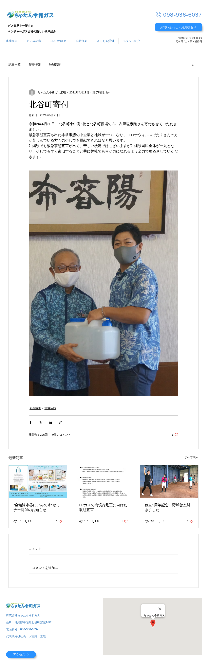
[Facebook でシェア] (31, 422)
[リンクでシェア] (60, 422)
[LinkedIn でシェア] (50, 422)
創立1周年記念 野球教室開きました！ (167, 507)
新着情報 (35, 64)
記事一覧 (14, 64)
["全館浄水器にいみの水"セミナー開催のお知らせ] (38, 481)
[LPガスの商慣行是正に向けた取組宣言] (103, 481)
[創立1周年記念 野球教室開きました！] (169, 481)
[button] (193, 64)
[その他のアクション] (175, 92)
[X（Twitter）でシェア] (40, 422)
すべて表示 (191, 457)
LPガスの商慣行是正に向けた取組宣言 (103, 507)
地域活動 (55, 64)
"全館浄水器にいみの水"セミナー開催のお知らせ (37, 507)
